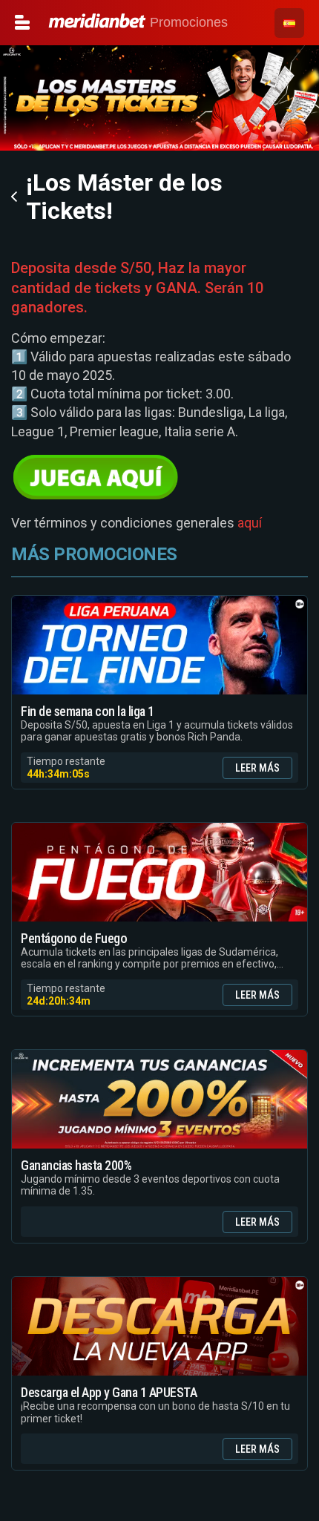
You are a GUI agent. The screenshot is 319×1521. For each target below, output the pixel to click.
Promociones (187, 22)
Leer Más (257, 768)
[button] (289, 23)
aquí (249, 522)
